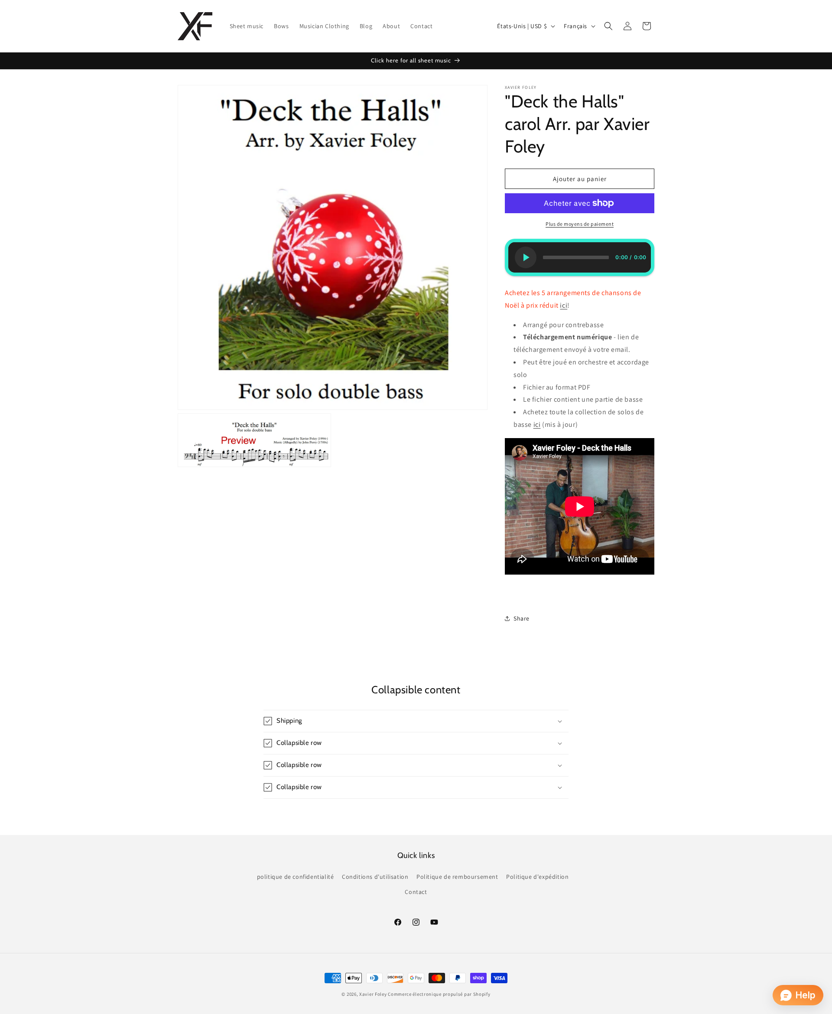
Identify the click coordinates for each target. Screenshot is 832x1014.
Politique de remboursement (457, 877)
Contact (416, 892)
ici (563, 305)
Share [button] (522, 618)
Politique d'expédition (537, 877)
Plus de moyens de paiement (580, 224)
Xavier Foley (373, 994)
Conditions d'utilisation (375, 877)
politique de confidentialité (295, 877)
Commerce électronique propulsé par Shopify (439, 994)
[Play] (525, 257)
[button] (608, 26)
